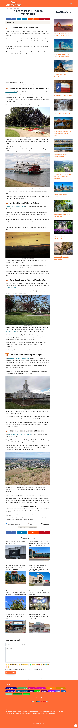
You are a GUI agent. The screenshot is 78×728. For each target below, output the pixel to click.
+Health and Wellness (21, 691)
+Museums (51, 691)
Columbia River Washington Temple (18, 358)
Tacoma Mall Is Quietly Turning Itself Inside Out (15, 542)
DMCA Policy (70, 679)
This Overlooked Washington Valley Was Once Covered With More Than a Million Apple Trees (15, 592)
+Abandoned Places (11, 688)
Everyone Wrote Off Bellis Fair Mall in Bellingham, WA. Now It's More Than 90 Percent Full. (39, 543)
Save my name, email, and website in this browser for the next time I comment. (25, 669)
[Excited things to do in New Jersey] (63, 191)
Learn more (52, 713)
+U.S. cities (22, 527)
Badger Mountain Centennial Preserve (19, 434)
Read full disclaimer (58, 711)
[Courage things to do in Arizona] (63, 71)
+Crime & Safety (41, 688)
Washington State (32, 527)
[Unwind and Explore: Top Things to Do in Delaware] (63, 51)
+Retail (63, 691)
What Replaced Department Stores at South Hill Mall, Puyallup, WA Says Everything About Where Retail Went (38, 568)
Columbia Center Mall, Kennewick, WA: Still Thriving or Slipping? (39, 592)
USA (41, 697)
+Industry (37, 691)
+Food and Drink (60, 688)
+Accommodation (22, 688)
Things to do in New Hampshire (63, 113)
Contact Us (22, 679)
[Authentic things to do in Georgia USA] (63, 253)
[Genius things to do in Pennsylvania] (63, 232)
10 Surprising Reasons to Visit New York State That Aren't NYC (62, 133)
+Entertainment (51, 688)
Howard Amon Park (11, 92)
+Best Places (32, 688)
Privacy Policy (29, 679)
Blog (37, 697)
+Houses (31, 691)
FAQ (17, 679)
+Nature (58, 691)
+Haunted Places (10, 691)
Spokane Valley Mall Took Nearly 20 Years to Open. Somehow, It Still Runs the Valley (15, 567)
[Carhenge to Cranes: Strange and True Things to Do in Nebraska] (63, 171)
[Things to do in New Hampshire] (63, 110)
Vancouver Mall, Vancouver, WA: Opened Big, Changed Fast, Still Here (15, 616)
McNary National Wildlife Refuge (15, 206)
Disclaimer (52, 679)
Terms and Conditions (61, 679)
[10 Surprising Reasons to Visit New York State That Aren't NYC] (63, 128)
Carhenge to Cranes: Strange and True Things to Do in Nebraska (62, 176)
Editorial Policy (11, 679)
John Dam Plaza (11, 287)
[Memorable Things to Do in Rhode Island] (63, 211)
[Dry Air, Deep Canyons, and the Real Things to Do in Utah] (63, 30)
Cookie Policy (36, 679)
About (6, 679)
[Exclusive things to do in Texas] (63, 92)
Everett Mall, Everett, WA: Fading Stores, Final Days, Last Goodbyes (39, 616)
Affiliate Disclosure (45, 679)
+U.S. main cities (17, 694)
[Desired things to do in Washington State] (63, 151)
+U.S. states (26, 694)
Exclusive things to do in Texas (63, 95)
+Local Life (44, 691)
